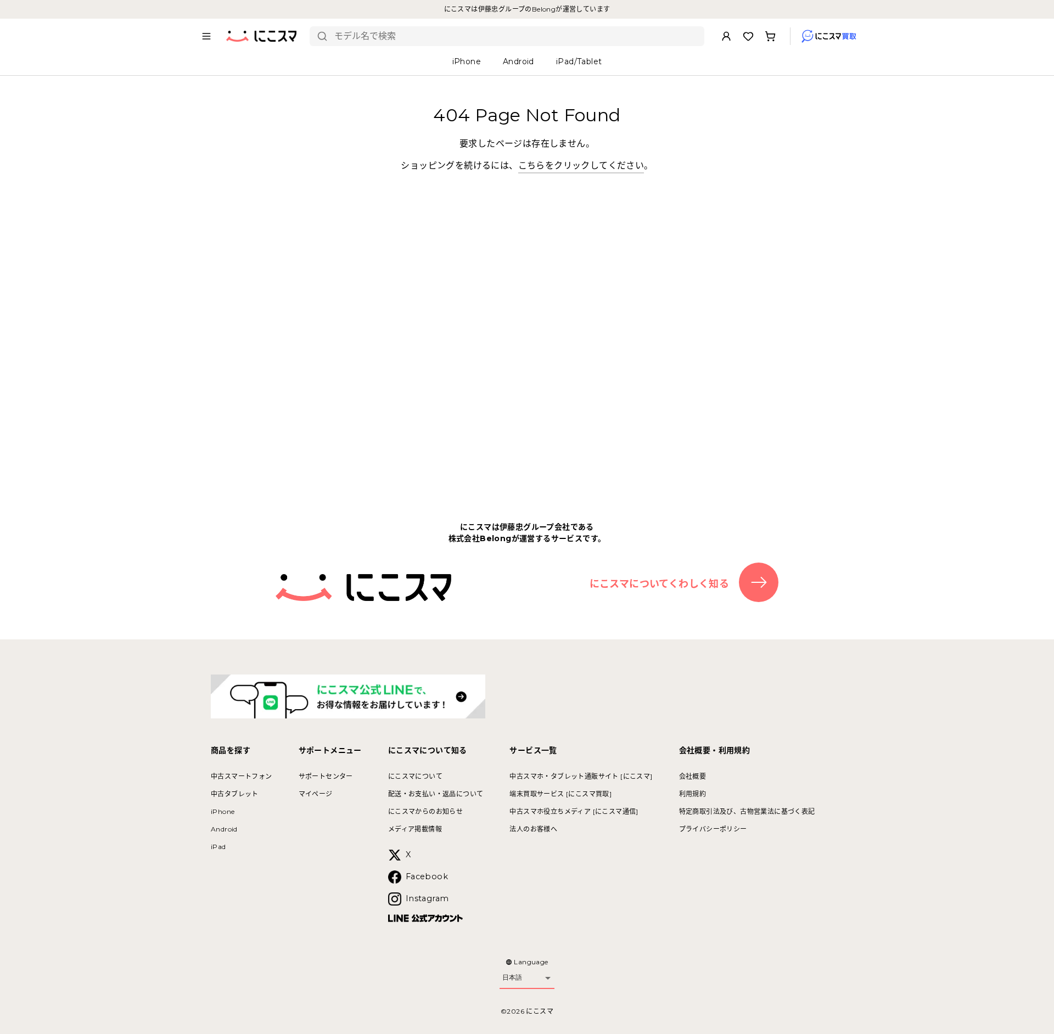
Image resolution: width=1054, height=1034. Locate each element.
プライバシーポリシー (713, 829)
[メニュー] (206, 36)
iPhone (222, 811)
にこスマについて (415, 776)
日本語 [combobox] (512, 977)
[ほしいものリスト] (748, 36)
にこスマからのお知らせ (425, 811)
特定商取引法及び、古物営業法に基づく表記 (747, 811)
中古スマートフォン (241, 776)
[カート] (770, 36)
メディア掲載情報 (415, 829)
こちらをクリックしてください (581, 165)
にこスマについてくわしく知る (660, 584)
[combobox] (515, 36)
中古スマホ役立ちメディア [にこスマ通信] (573, 811)
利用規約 (693, 794)
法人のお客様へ (533, 829)
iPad (218, 846)
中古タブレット (235, 794)
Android (224, 829)
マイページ (316, 794)
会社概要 (693, 776)
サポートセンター (326, 776)
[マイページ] (726, 36)
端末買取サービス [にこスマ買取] (560, 794)
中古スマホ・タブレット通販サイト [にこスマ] (580, 776)
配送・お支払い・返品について (436, 794)
